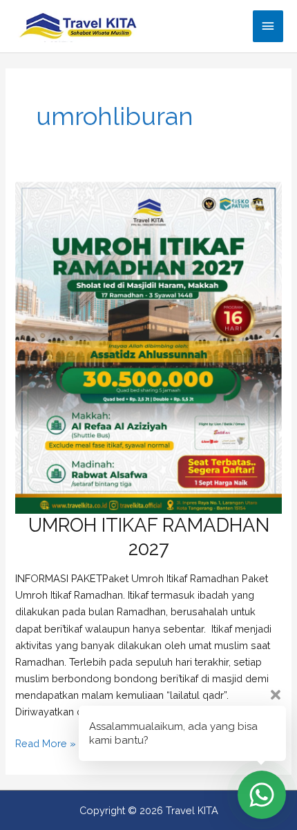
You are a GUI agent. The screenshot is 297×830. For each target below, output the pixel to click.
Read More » (45, 744)
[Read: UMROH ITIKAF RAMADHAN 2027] (148, 347)
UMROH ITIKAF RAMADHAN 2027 (148, 536)
